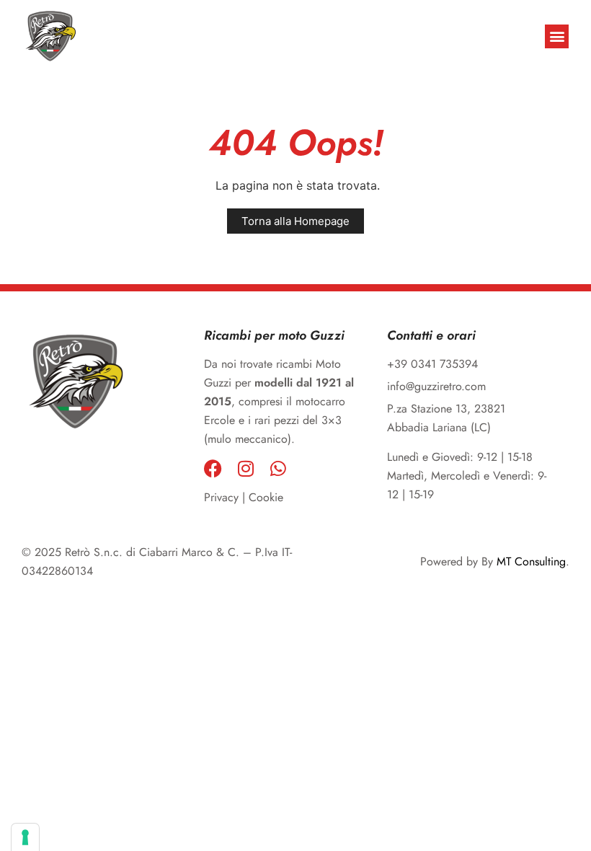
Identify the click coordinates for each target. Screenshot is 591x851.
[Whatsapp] (278, 468)
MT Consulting (531, 561)
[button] (557, 36)
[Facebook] (213, 468)
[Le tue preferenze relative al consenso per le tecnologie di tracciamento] (25, 837)
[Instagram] (245, 468)
